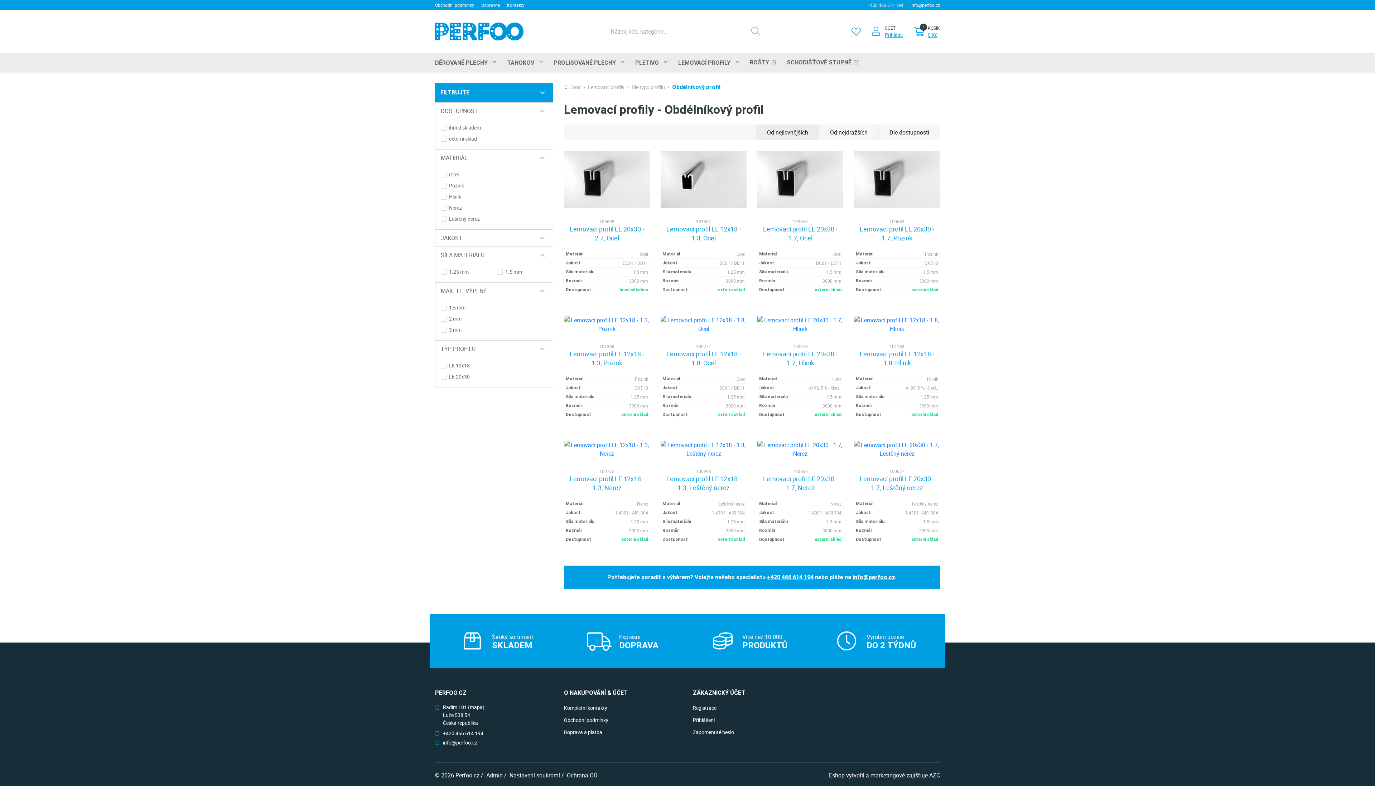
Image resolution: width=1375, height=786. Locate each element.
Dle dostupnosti (909, 132)
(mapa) (476, 707)
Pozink (456, 186)
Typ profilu (458, 349)
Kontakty (516, 5)
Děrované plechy (461, 62)
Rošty (759, 62)
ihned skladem (465, 128)
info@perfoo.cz (925, 5)
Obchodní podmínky (454, 5)
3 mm (455, 330)
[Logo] (479, 31)
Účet (890, 27)
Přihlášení (704, 720)
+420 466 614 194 (885, 5)
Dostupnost (459, 111)
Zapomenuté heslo (713, 732)
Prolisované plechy (585, 62)
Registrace (705, 707)
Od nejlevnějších (787, 132)
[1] (755, 31)
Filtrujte (454, 92)
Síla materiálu (462, 255)
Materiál (454, 158)
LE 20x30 (459, 377)
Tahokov (520, 62)
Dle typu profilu (648, 87)
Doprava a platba (583, 732)
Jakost (451, 238)
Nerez (455, 208)
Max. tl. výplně (464, 291)
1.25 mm (459, 272)
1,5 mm (457, 308)
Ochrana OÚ (582, 775)
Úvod (575, 87)
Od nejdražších (849, 132)
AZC (934, 775)
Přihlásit (894, 35)
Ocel (454, 174)
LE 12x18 (459, 365)
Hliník (455, 197)
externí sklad (463, 139)
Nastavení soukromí (535, 775)
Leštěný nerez (464, 219)
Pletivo (647, 62)
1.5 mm (513, 272)
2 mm (455, 319)
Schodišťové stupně (819, 62)
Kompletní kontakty (585, 707)
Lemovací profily (704, 62)
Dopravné (490, 5)
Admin (494, 775)
